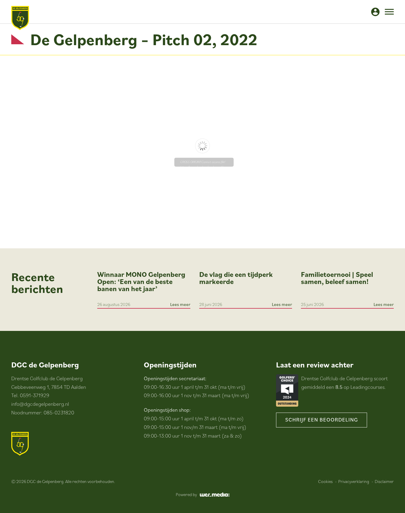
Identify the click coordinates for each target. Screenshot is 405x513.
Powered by (186, 494)
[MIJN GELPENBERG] (375, 12)
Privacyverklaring (353, 481)
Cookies (325, 481)
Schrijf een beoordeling (321, 419)
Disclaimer (384, 481)
